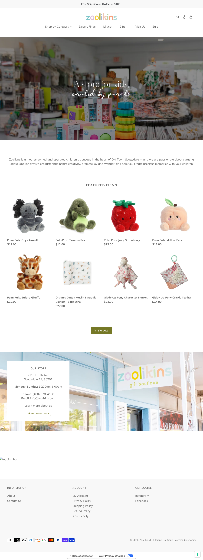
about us (46, 405)
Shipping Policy (82, 506)
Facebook (141, 501)
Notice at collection (81, 555)
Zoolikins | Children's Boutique (156, 539)
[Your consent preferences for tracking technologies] (197, 554)
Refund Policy (81, 511)
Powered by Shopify (185, 539)
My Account (80, 496)
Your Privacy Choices (112, 555)
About (11, 496)
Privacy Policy (81, 501)
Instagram (142, 496)
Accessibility (80, 516)
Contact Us (14, 501)
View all (101, 330)
